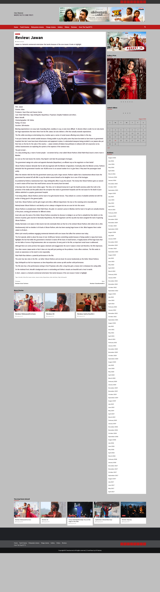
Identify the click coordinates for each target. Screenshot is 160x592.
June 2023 (111, 280)
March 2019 (111, 436)
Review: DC (50, 314)
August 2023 (112, 274)
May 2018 (111, 468)
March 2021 (111, 358)
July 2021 (111, 345)
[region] (126, 81)
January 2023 (112, 297)
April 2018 (111, 472)
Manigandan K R (19, 316)
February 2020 (112, 400)
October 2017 (112, 491)
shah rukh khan (54, 277)
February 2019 (112, 439)
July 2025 (111, 216)
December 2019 (113, 407)
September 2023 (113, 271)
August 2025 (112, 212)
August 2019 (112, 420)
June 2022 (111, 319)
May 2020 (111, 391)
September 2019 (113, 417)
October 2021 (112, 336)
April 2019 (111, 433)
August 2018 (112, 459)
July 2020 (111, 384)
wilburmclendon (20, 41)
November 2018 (113, 449)
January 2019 (112, 443)
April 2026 (111, 190)
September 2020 (113, 378)
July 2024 (111, 254)
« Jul (108, 167)
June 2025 (111, 219)
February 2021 (112, 361)
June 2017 (111, 504)
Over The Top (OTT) (85, 27)
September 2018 (113, 455)
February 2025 (112, 232)
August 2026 (112, 177)
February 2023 (112, 293)
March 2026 (111, 193)
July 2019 (111, 423)
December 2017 (113, 485)
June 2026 (111, 183)
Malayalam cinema (37, 27)
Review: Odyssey (127, 539)
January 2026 (112, 199)
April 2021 (111, 355)
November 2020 (113, 371)
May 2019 (111, 430)
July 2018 (111, 462)
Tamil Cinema (24, 27)
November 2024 (113, 242)
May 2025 (111, 222)
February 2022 (112, 326)
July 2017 (111, 501)
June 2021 (111, 348)
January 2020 (112, 404)
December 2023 (113, 261)
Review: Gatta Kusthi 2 (85, 314)
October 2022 (112, 306)
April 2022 (111, 323)
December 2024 (113, 238)
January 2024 (112, 258)
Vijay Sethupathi (62, 277)
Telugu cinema (51, 27)
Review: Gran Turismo (21, 282)
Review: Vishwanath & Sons (25, 314)
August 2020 (112, 381)
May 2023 (111, 284)
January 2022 (112, 329)
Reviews (74, 27)
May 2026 (111, 186)
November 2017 (113, 488)
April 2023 (111, 287)
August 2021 (112, 342)
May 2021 (111, 352)
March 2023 (111, 290)
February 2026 (112, 196)
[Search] (145, 27)
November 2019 (113, 410)
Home (16, 27)
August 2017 (112, 498)
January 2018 (112, 481)
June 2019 (111, 426)
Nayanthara (46, 277)
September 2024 (113, 248)
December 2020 (113, 368)
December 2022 (113, 300)
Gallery (60, 27)
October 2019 (112, 413)
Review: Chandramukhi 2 (97, 282)
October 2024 (112, 245)
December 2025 (113, 203)
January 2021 (112, 365)
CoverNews (90, 569)
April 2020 (111, 394)
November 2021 (113, 332)
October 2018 (112, 452)
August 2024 (112, 251)
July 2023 (111, 277)
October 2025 (112, 206)
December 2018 (113, 446)
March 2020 (111, 397)
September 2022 (113, 310)
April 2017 (111, 511)
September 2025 (113, 209)
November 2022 (113, 303)
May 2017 (111, 507)
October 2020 (112, 374)
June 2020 (111, 387)
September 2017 (113, 494)
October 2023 (112, 267)
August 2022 (112, 313)
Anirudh (20, 277)
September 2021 (113, 339)
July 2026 (111, 180)
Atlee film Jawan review (29, 277)
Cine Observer (18, 13)
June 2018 (111, 465)
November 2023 (113, 264)
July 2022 (111, 316)
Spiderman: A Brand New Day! (103, 539)
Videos (67, 27)
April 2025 (111, 225)
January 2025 (112, 235)
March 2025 (111, 229)
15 (143, 152)
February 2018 (112, 478)
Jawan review (39, 277)
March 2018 (111, 475)
